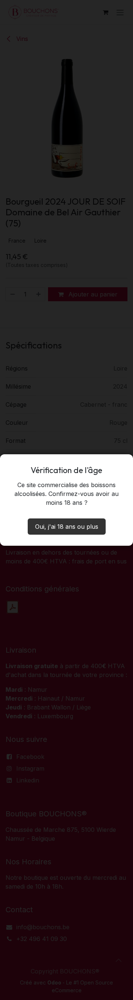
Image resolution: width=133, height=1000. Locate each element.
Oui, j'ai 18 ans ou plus (66, 526)
